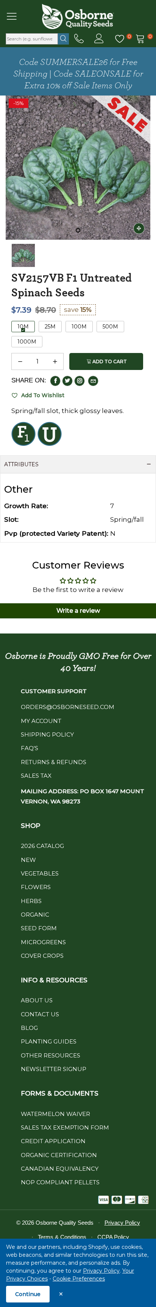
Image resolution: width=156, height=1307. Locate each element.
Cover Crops (42, 955)
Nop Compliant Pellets (60, 1182)
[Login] (99, 39)
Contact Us (40, 1014)
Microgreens (43, 942)
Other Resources (50, 1055)
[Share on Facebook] (55, 381)
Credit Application (53, 1141)
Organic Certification (59, 1155)
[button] (20, 361)
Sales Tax (36, 775)
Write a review (78, 610)
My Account (41, 720)
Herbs (31, 901)
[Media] (139, 228)
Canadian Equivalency (59, 1168)
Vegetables (40, 873)
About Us (37, 1000)
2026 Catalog (42, 845)
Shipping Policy (47, 734)
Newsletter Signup (53, 1069)
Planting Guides (48, 1041)
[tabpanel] (78, 168)
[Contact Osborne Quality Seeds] (79, 39)
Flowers (36, 887)
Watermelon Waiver (55, 1113)
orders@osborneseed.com (67, 707)
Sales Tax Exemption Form (65, 1127)
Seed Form (39, 928)
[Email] (93, 381)
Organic (35, 914)
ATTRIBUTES (21, 464)
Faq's (29, 748)
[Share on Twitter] (67, 381)
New (28, 859)
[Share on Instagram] (79, 381)
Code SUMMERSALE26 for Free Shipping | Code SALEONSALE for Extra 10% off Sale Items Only (78, 74)
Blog (29, 1027)
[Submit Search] (63, 39)
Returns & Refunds (53, 762)
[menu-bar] (16, 16)
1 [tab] (78, 230)
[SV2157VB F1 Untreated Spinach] (23, 255)
